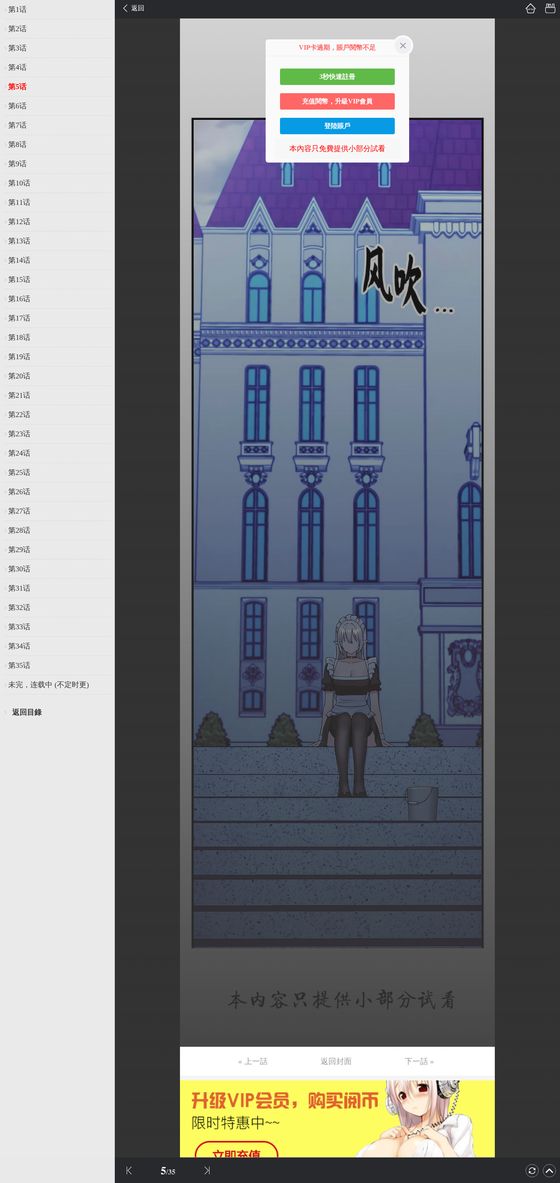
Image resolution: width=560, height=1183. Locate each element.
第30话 (19, 569)
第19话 (19, 357)
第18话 (19, 337)
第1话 (17, 9)
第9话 (17, 164)
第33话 (19, 627)
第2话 (17, 29)
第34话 (19, 646)
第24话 (19, 453)
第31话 (19, 588)
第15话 (19, 279)
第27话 (19, 511)
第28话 (19, 530)
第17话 (19, 318)
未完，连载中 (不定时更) (48, 685)
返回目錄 (27, 712)
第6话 (17, 106)
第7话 (17, 125)
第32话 (19, 607)
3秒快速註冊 (337, 76)
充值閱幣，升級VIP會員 (337, 101)
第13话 (19, 241)
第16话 (19, 299)
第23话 (19, 434)
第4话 (17, 67)
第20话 (19, 376)
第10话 (19, 183)
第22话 (19, 414)
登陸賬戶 (337, 125)
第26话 (19, 492)
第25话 (19, 472)
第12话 (19, 222)
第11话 (19, 202)
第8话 (17, 144)
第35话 (19, 665)
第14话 (19, 260)
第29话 (19, 550)
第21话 (19, 395)
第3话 (17, 48)
